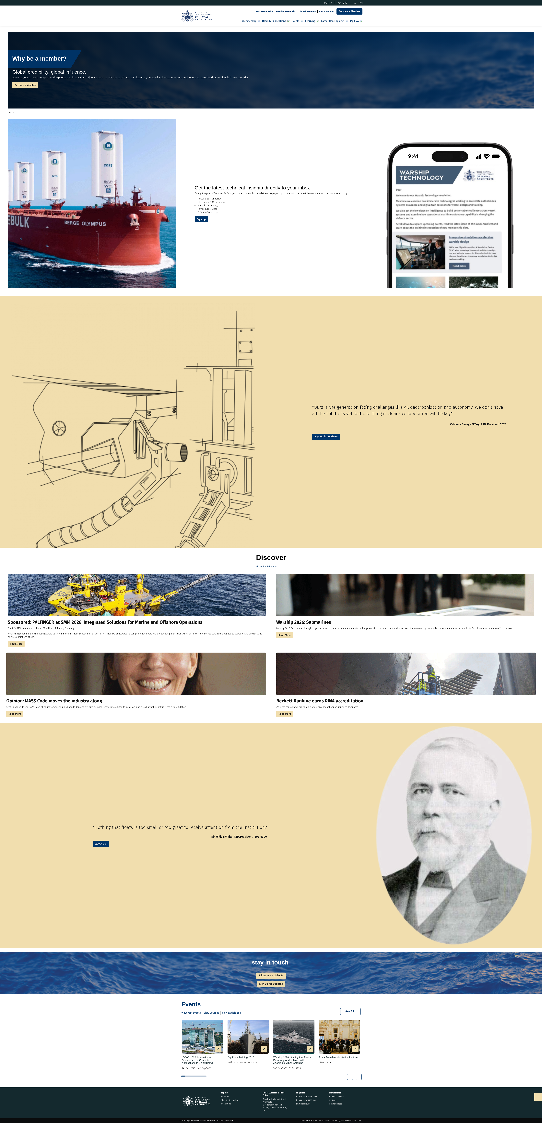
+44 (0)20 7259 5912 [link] (308, 1100)
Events (295, 21)
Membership (249, 21)
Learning (310, 21)
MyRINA (354, 21)
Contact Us (226, 1104)
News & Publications (274, 21)
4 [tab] (196, 1076)
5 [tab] (200, 1076)
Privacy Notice (335, 1104)
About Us (100, 843)
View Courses (211, 1012)
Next (359, 1077)
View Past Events (191, 1012)
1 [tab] (183, 1076)
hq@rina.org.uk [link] (303, 1104)
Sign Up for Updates (230, 1100)
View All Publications (266, 566)
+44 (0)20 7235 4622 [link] (308, 1097)
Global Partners (307, 11)
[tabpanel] (202, 1046)
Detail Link (202, 1045)
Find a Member (326, 11)
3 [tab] (192, 1076)
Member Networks (286, 11)
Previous (350, 1077)
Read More (16, 643)
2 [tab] (187, 1076)
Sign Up (201, 219)
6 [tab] (204, 1076)
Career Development (332, 21)
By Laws (332, 1100)
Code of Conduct (336, 1097)
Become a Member (349, 11)
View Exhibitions (231, 1012)
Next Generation (265, 11)
